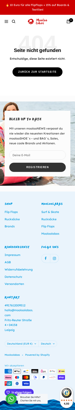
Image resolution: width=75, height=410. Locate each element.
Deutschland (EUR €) (19, 343)
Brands (10, 226)
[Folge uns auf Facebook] (45, 258)
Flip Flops (11, 212)
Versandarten (14, 284)
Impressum (12, 255)
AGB (8, 262)
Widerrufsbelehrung (19, 269)
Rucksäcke (12, 219)
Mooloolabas (50, 233)
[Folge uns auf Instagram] (54, 258)
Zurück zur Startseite (37, 71)
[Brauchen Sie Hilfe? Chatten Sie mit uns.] (11, 399)
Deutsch (46, 343)
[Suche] (13, 21)
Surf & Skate (50, 212)
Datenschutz (13, 277)
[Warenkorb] (68, 21)
